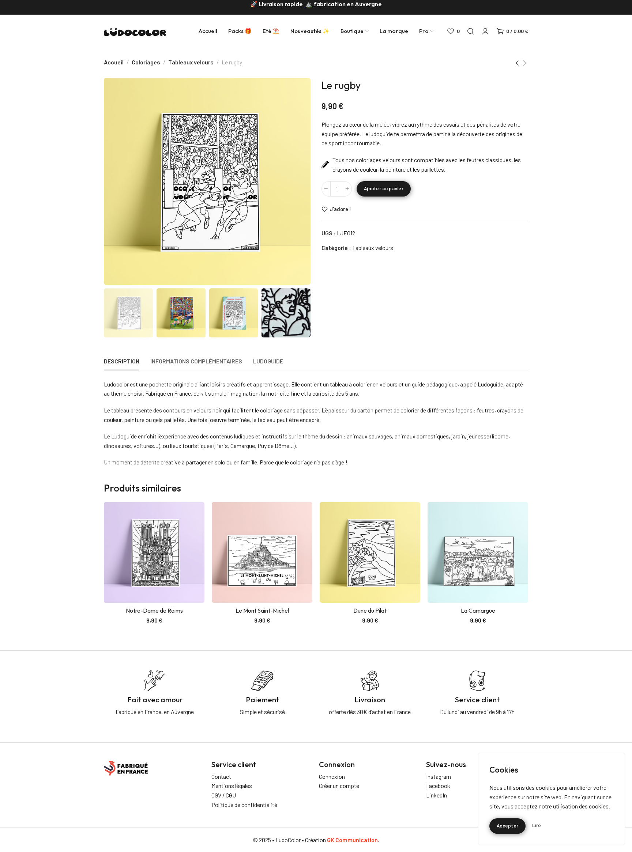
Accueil (114, 62)
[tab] (121, 361)
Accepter (507, 826)
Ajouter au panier (383, 188)
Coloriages (146, 62)
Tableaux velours (191, 62)
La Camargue (478, 610)
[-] (326, 189)
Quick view (191, 532)
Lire (536, 825)
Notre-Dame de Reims (154, 610)
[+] (347, 189)
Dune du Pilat (370, 610)
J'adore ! (340, 209)
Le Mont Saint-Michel (262, 610)
